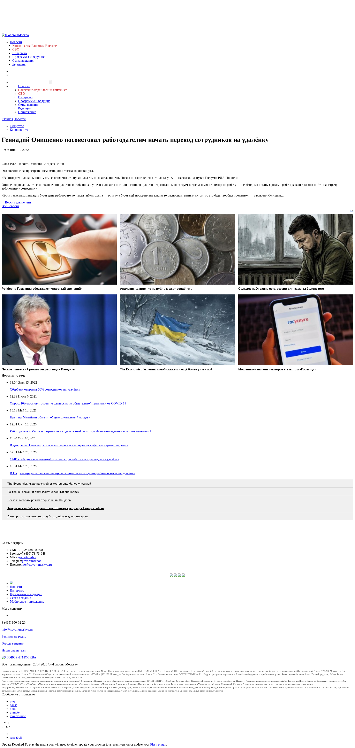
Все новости (10, 206)
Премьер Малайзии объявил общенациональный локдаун (50, 417)
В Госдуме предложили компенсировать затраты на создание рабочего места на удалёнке (72, 473)
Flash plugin (158, 744)
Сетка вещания (22, 60)
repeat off (16, 737)
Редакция (18, 64)
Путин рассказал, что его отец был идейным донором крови (47, 516)
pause (13, 705)
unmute (15, 712)
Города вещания (13, 643)
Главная (7, 119)
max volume (18, 716)
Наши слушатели (14, 650)
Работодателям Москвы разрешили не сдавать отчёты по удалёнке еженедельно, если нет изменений (80, 431)
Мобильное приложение (27, 601)
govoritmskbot (27, 557)
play (12, 701)
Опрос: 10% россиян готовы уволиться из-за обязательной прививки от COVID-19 (68, 403)
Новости (16, 42)
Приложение (27, 112)
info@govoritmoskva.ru (36, 564)
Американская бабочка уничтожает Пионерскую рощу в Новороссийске (55, 508)
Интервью (19, 53)
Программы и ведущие (28, 57)
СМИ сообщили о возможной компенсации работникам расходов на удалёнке (64, 459)
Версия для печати (18, 202)
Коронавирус (19, 129)
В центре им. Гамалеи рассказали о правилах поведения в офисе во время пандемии (69, 445)
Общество (17, 126)
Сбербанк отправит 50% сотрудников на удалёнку (45, 389)
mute (13, 708)
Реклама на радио (14, 636)
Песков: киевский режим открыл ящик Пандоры (39, 500)
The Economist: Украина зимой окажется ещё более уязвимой (49, 483)
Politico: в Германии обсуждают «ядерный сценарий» (43, 491)
